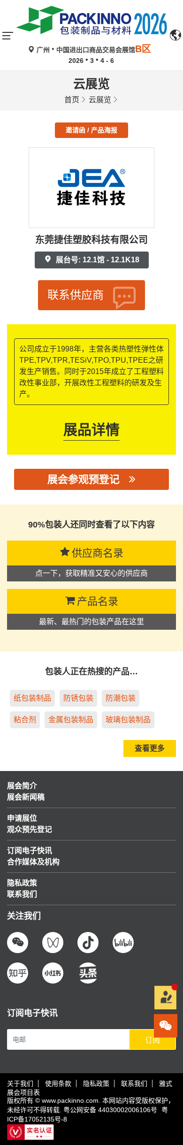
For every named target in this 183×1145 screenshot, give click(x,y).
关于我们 (20, 1083)
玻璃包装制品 (128, 720)
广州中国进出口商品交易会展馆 (93, 49)
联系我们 (134, 1083)
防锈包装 (78, 698)
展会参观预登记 (83, 479)
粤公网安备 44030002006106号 (110, 1110)
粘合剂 (25, 720)
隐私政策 (96, 1083)
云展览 (100, 100)
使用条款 (58, 1083)
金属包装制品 (70, 720)
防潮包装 (121, 698)
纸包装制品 (32, 698)
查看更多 (150, 748)
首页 (71, 100)
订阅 (152, 1040)
